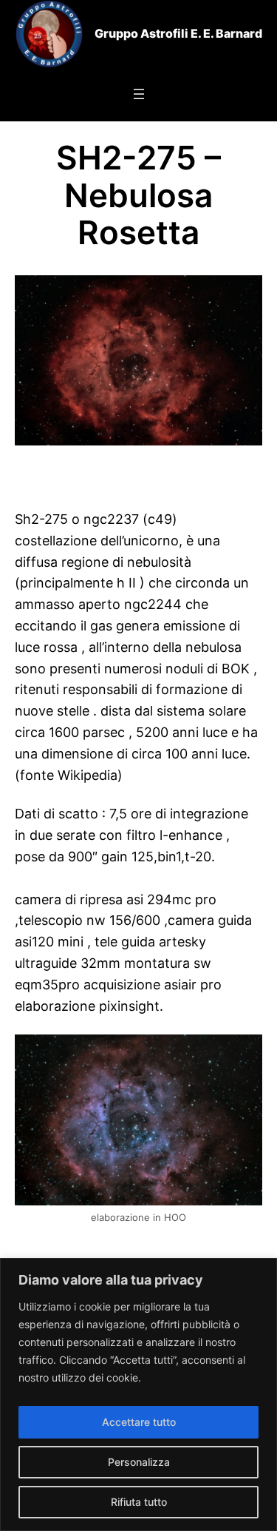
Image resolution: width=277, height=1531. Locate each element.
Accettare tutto (139, 1422)
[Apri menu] (139, 94)
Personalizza (139, 1462)
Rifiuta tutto (139, 1501)
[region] (138, 1394)
